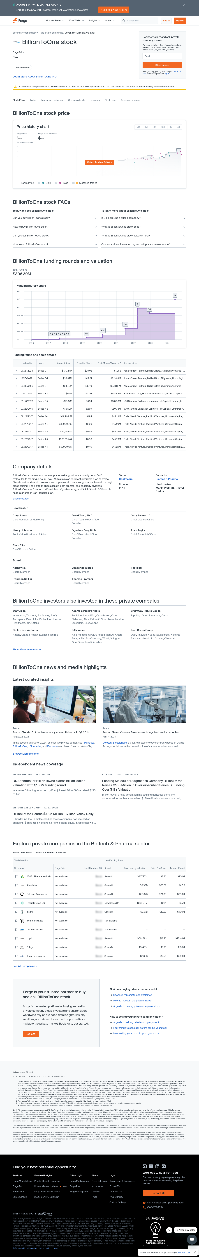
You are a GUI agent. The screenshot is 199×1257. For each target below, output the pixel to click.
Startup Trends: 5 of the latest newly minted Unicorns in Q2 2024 (51, 732)
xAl (30, 746)
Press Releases (99, 1181)
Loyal (29, 938)
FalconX (95, 619)
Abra (86, 619)
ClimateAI (169, 638)
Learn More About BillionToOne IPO (35, 76)
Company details (76, 100)
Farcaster (52, 746)
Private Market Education (47, 1181)
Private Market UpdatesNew (50, 1186)
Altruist (37, 746)
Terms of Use (115, 1191)
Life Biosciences (35, 929)
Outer (165, 615)
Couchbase (107, 619)
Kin (28, 622)
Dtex (133, 634)
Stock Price (19, 100)
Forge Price (18, 52)
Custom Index (20, 1197)
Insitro (30, 911)
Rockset (164, 634)
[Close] (195, 1252)
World (105, 638)
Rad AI (110, 634)
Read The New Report (114, 10)
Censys (159, 638)
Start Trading (162, 65)
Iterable (119, 619)
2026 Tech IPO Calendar (46, 1197)
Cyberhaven (103, 615)
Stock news (110, 100)
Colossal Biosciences (115, 742)
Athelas (97, 642)
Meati (88, 642)
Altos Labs (32, 885)
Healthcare (126, 478)
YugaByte (153, 634)
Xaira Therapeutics (36, 956)
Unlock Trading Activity (99, 162)
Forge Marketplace (22, 1181)
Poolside (77, 615)
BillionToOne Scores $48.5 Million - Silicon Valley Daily (53, 814)
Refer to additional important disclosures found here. (35, 1248)
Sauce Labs (91, 622)
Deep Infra (32, 619)
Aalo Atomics (79, 634)
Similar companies (130, 100)
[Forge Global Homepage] (20, 20)
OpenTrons (78, 642)
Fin (39, 615)
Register (30, 1033)
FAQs (32, 100)
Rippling (136, 615)
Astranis (155, 615)
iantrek (54, 634)
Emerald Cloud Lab (36, 903)
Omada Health (29, 634)
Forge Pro (17, 1186)
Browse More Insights (26, 753)
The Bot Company (91, 638)
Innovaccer (19, 615)
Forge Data (18, 1191)
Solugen (115, 638)
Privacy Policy (116, 1197)
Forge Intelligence (79, 1191)
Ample (16, 634)
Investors (95, 100)
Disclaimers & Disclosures (122, 1181)
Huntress (89, 742)
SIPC (31, 1214)
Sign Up (180, 20)
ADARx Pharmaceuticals (39, 876)
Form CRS (114, 1186)
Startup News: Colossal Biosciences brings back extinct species (141, 732)
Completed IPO (22, 67)
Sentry (45, 615)
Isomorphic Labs (35, 920)
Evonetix (44, 634)
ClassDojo (77, 622)
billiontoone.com (21, 498)
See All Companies (24, 965)
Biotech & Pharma (167, 478)
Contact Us (158, 1192)
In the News (97, 1186)
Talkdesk (31, 615)
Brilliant (43, 619)
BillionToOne (20, 746)
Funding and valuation (52, 100)
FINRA (24, 1214)
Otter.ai (35, 622)
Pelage (30, 947)
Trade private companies (50, 32)
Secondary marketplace (25, 32)
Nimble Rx (148, 638)
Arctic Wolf (89, 615)
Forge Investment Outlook (47, 1191)
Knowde (142, 634)
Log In (166, 20)
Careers (96, 1191)
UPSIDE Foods (96, 634)
